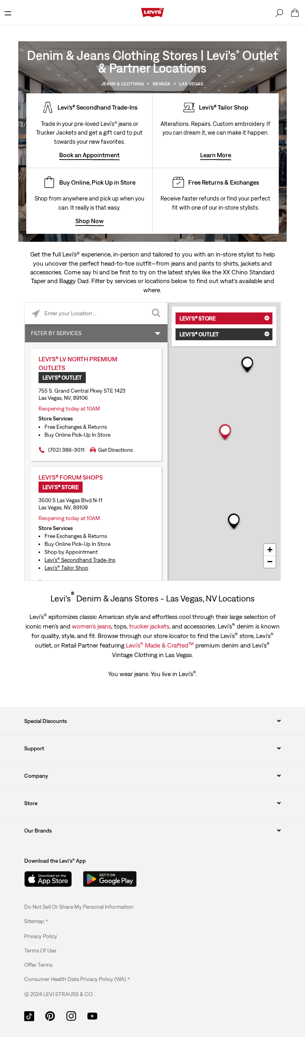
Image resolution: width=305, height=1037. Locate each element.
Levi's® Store (198, 318)
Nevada (161, 84)
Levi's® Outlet (199, 334)
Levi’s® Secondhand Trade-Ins (79, 560)
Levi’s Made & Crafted (160, 645)
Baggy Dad (74, 280)
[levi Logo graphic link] (152, 11)
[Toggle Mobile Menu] (8, 13)
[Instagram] (71, 1015)
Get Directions (115, 450)
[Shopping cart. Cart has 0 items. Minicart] (295, 13)
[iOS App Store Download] (48, 879)
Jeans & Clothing (122, 84)
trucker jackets (149, 626)
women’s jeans (91, 626)
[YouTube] (92, 1015)
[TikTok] (29, 1015)
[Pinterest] (50, 1015)
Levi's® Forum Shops (71, 477)
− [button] (269, 562)
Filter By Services (56, 333)
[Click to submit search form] (157, 313)
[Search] (279, 13)
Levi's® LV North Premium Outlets (78, 363)
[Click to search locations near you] (35, 313)
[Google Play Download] (110, 879)
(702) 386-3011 (66, 450)
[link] (36, 921)
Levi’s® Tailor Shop (66, 568)
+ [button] (269, 550)
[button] (40, 936)
